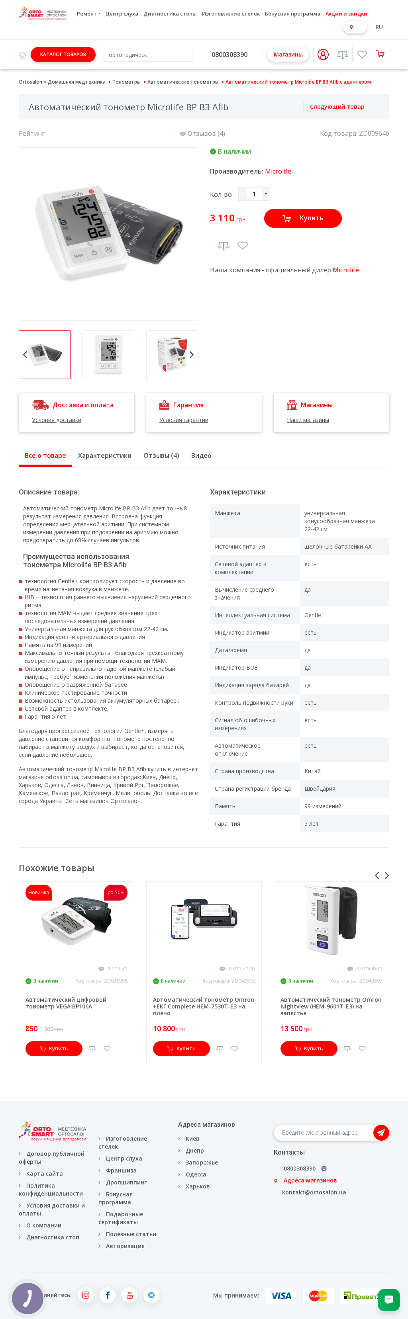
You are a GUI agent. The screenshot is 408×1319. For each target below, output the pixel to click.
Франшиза (121, 1170)
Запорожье (202, 1162)
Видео (201, 455)
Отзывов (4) (206, 133)
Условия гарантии (183, 420)
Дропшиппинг (126, 1182)
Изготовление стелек (231, 13)
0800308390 (229, 54)
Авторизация (124, 1246)
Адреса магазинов (310, 1180)
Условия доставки (56, 420)
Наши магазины (308, 420)
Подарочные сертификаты (120, 1218)
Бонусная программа (292, 13)
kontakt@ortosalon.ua (314, 1192)
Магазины (288, 54)
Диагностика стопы (170, 13)
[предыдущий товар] (295, 106)
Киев (193, 1138)
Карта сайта (44, 1173)
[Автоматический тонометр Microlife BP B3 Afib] (108, 234)
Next (191, 354)
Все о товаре (45, 455)
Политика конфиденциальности (51, 1189)
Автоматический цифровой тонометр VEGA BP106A (66, 1003)
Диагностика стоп (52, 1237)
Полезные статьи (131, 1234)
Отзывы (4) (161, 455)
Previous (25, 354)
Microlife (278, 171)
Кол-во (221, 194)
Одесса (196, 1174)
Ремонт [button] (87, 13)
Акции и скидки (346, 13)
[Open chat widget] (389, 1300)
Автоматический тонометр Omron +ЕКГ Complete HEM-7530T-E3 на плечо (203, 1006)
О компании (43, 1225)
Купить (312, 217)
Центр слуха (122, 13)
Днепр (195, 1150)
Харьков (198, 1186)
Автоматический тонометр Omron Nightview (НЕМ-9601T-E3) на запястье (331, 1006)
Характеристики (104, 455)
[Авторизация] (323, 54)
